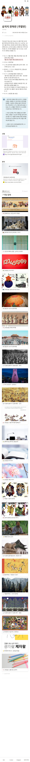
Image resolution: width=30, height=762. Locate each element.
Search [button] (26, 191)
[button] (25, 1)
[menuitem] (6, 191)
